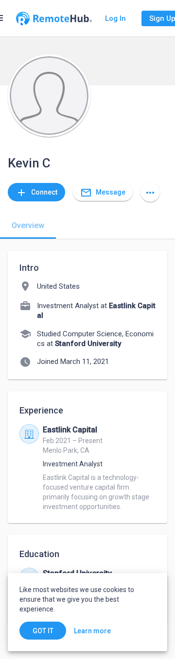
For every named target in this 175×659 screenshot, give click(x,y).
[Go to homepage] (54, 18)
